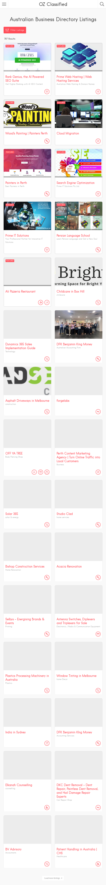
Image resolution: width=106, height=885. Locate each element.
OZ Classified (53, 4)
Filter (17, 30)
